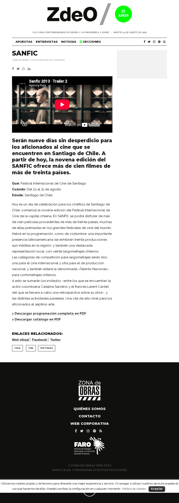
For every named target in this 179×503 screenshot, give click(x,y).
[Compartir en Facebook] (14, 69)
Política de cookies (134, 488)
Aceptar (157, 488)
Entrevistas (47, 41)
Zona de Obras (20, 60)
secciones (91, 41)
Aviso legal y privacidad (72, 470)
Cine (30, 348)
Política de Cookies (111, 470)
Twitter (55, 340)
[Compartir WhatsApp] (24, 69)
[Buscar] (164, 42)
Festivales (46, 348)
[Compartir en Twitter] (19, 69)
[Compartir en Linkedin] (30, 69)
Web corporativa (89, 424)
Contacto (90, 416)
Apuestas (23, 41)
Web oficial (20, 340)
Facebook (39, 340)
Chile (17, 348)
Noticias (68, 41)
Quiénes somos (90, 409)
